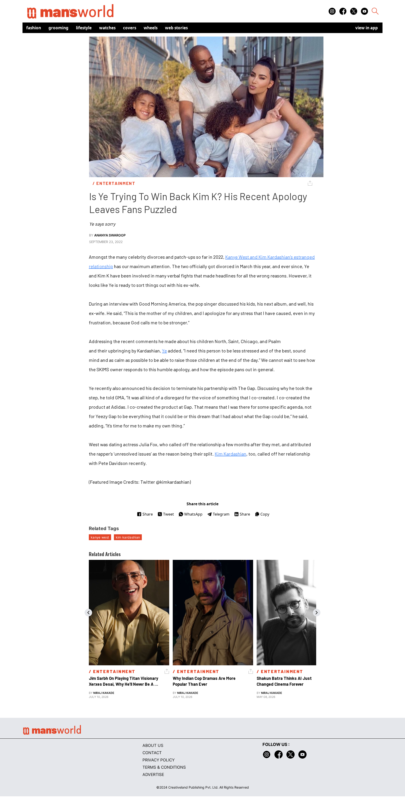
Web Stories (176, 27)
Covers (129, 27)
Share (147, 514)
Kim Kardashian (230, 454)
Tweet (168, 514)
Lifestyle (84, 27)
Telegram (221, 514)
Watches (107, 27)
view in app (366, 27)
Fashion (33, 27)
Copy (264, 514)
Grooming (58, 27)
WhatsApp (193, 514)
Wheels (151, 27)
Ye (164, 350)
